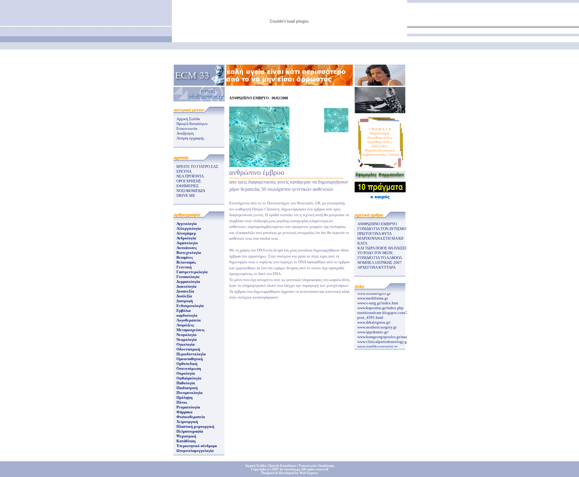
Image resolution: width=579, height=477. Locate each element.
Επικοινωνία (186, 128)
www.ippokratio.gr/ (373, 330)
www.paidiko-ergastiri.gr (377, 344)
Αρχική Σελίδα (188, 119)
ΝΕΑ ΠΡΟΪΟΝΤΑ (190, 176)
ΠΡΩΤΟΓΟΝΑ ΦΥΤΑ (374, 233)
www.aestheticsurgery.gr (377, 325)
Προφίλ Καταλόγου (191, 123)
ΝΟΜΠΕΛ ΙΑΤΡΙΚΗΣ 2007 (379, 262)
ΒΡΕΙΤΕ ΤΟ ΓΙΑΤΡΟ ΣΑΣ (197, 166)
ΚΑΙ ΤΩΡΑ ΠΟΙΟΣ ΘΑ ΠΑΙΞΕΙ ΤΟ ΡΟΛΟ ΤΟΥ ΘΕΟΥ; (382, 250)
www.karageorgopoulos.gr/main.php (386, 335)
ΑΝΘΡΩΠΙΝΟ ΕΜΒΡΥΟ (377, 224)
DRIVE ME (185, 195)
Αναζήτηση (185, 133)
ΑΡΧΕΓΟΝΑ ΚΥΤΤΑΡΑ (376, 267)
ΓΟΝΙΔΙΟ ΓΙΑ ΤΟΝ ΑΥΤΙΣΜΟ (381, 228)
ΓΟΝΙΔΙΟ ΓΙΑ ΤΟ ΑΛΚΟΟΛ (379, 257)
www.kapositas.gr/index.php (380, 306)
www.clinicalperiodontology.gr (382, 340)
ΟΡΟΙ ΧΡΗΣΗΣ (188, 181)
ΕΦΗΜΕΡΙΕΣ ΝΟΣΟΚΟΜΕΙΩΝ (190, 188)
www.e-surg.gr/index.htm (377, 301)
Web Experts (308, 473)
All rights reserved (314, 469)
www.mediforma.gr (372, 296)
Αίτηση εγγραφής (190, 138)
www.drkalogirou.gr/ (374, 320)
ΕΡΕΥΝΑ (183, 171)
